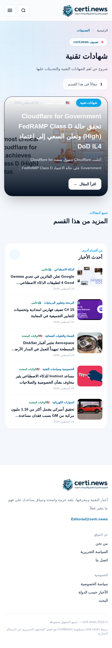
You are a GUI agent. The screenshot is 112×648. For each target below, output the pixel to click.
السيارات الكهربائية (63, 402)
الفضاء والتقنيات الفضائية (59, 335)
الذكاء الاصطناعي (63, 269)
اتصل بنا (102, 560)
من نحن (102, 543)
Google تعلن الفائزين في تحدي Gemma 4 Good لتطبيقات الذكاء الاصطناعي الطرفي (42, 282)
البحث (103, 600)
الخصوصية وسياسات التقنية (58, 369)
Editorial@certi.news (89, 519)
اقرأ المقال (85, 184)
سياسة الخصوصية (94, 584)
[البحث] (23, 10)
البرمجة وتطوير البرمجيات (58, 302)
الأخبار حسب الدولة (93, 592)
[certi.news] (84, 10)
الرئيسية (102, 30)
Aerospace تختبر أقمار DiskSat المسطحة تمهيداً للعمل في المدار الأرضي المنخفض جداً (43, 349)
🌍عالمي (46, 269)
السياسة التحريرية (94, 552)
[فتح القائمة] (10, 10)
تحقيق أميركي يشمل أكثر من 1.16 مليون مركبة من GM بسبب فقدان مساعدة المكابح (42, 415)
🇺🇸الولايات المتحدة (57, 103)
